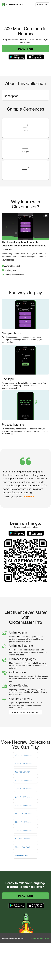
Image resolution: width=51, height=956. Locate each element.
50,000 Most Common (24, 822)
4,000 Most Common (23, 805)
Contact (34, 938)
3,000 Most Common (23, 797)
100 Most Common (22, 772)
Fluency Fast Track (22, 847)
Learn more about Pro (25, 712)
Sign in (42, 4)
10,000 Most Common (24, 755)
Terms (40, 938)
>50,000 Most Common (24, 813)
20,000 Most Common (24, 780)
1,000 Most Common (23, 763)
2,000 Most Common (23, 788)
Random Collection (22, 855)
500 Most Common (22, 838)
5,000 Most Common (23, 830)
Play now (25, 48)
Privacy (46, 938)
